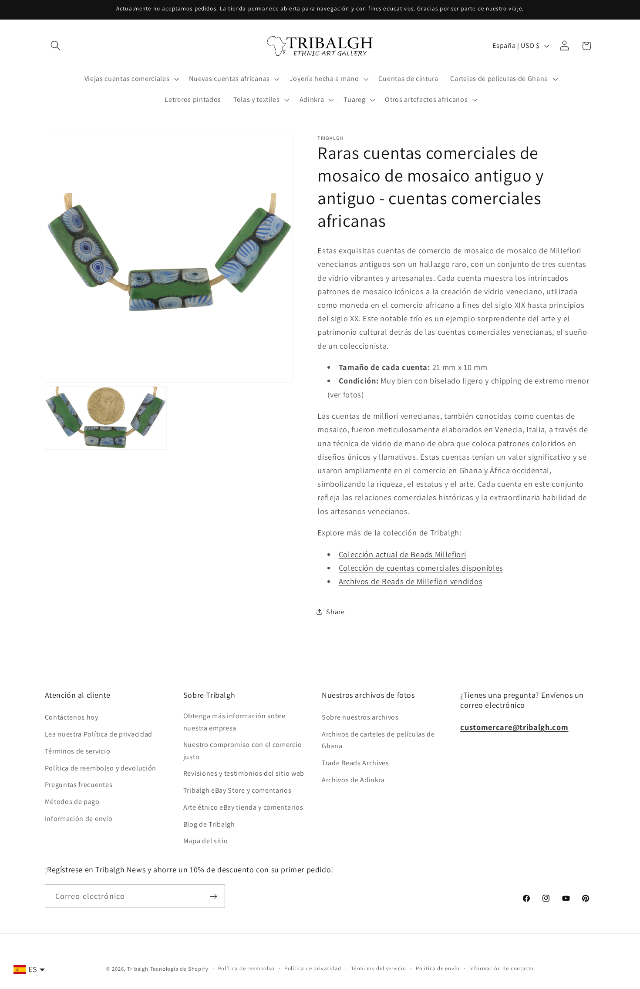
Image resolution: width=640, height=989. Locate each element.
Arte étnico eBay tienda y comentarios (243, 807)
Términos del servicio (378, 968)
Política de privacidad (312, 968)
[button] (56, 46)
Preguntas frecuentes (79, 784)
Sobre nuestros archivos (360, 717)
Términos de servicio (78, 751)
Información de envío (79, 818)
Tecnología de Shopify (179, 968)
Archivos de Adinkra (353, 779)
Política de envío (438, 968)
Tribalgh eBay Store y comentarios (237, 790)
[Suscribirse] (213, 896)
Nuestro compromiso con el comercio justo (242, 750)
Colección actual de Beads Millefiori (402, 554)
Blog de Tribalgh (209, 824)
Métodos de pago (72, 801)
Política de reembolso (246, 968)
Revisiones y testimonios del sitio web (243, 773)
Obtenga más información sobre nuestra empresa (234, 721)
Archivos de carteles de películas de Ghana (378, 740)
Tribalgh (137, 968)
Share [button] (335, 611)
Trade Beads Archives (355, 762)
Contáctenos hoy (71, 717)
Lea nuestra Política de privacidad (98, 734)
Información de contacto (501, 968)
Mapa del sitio (205, 840)
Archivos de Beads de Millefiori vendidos (411, 581)
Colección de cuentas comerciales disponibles (421, 567)
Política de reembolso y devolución (100, 768)
